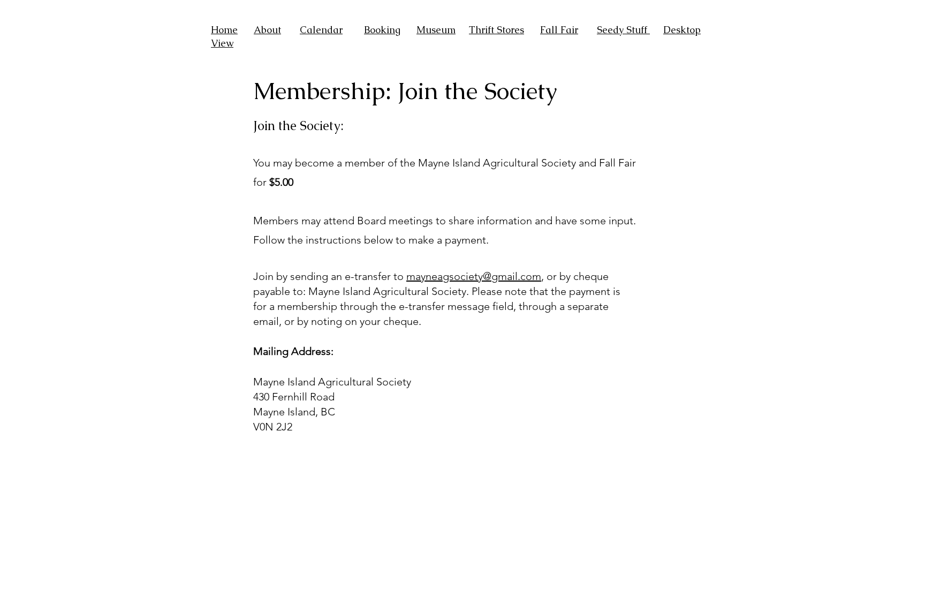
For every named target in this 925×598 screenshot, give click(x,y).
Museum (436, 30)
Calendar (321, 30)
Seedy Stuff (623, 30)
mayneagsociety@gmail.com (473, 276)
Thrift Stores (496, 30)
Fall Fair (559, 30)
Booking (382, 30)
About (267, 30)
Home (224, 30)
